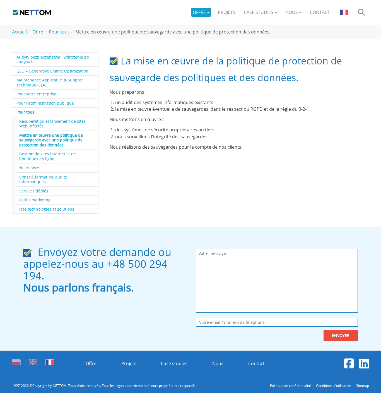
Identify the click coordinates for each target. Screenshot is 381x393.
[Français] (49, 360)
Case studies (174, 363)
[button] (201, 12)
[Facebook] (349, 363)
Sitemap (362, 385)
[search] (361, 12)
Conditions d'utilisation (334, 385)
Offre (91, 363)
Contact (256, 363)
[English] (33, 360)
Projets (128, 363)
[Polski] (17, 360)
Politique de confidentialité (291, 385)
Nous (217, 363)
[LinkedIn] (364, 363)
